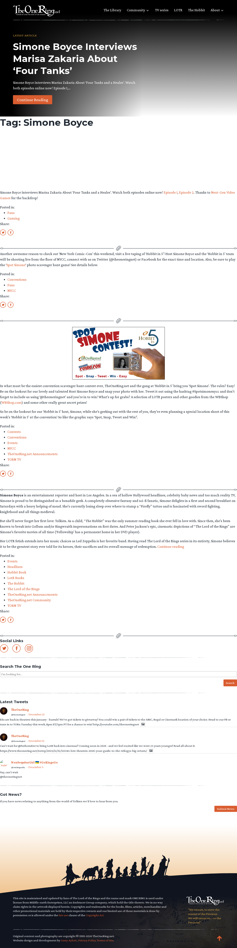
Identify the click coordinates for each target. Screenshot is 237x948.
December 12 (36, 740)
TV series (161, 10)
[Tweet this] (3, 232)
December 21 (36, 714)
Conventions (16, 279)
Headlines (15, 567)
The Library (112, 10)
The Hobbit (196, 10)
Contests (14, 432)
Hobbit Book (16, 572)
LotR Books (15, 578)
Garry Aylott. (69, 940)
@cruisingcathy (18, 767)
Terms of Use (105, 940)
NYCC (11, 291)
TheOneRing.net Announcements (32, 454)
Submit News (225, 809)
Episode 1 (171, 192)
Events (12, 443)
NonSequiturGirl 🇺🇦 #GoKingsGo (34, 762)
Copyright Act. (95, 915)
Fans (11, 213)
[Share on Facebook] (11, 232)
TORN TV (14, 459)
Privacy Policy (87, 940)
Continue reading (170, 546)
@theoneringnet (18, 714)
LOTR (178, 10)
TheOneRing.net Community (29, 600)
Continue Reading (32, 99)
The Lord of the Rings (23, 589)
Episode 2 (186, 192)
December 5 (35, 767)
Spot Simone (15, 265)
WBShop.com (11, 402)
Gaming (13, 218)
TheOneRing (20, 709)
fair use (63, 915)
